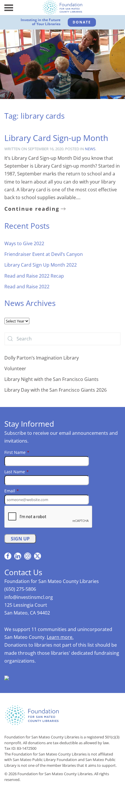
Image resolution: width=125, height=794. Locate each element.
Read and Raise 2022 (26, 286)
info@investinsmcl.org (28, 597)
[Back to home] (62, 7)
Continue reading (31, 208)
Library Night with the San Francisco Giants (51, 379)
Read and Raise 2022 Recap (34, 276)
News (90, 148)
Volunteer (15, 368)
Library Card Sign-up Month (56, 137)
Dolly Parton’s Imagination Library (41, 358)
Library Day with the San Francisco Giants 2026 (55, 390)
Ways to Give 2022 (24, 243)
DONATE (82, 22)
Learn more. (60, 637)
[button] (8, 7)
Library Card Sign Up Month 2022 (40, 265)
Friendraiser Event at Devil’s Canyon (43, 254)
